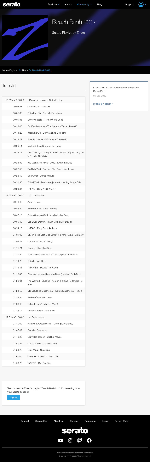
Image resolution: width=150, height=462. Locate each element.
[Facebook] (89, 441)
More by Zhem (102, 104)
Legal (105, 420)
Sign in (13, 397)
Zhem (25, 70)
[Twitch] (79, 441)
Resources (90, 420)
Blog (99, 4)
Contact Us (41, 420)
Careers (74, 420)
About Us (58, 420)
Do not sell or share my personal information (75, 452)
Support (129, 4)
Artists (68, 4)
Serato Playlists (9, 70)
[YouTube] (60, 441)
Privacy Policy (122, 420)
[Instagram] (70, 441)
